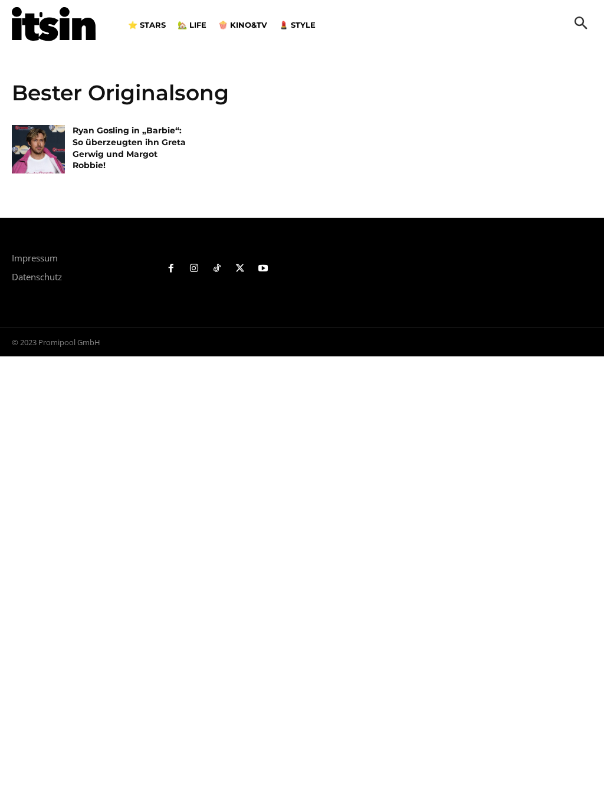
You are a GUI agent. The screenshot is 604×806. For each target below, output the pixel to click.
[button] (581, 24)
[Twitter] (239, 268)
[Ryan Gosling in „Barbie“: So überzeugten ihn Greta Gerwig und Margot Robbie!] (38, 149)
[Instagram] (194, 268)
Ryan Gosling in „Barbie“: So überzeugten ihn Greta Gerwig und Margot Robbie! (129, 148)
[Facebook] (171, 268)
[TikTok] (217, 268)
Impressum (35, 258)
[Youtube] (262, 268)
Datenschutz (37, 277)
